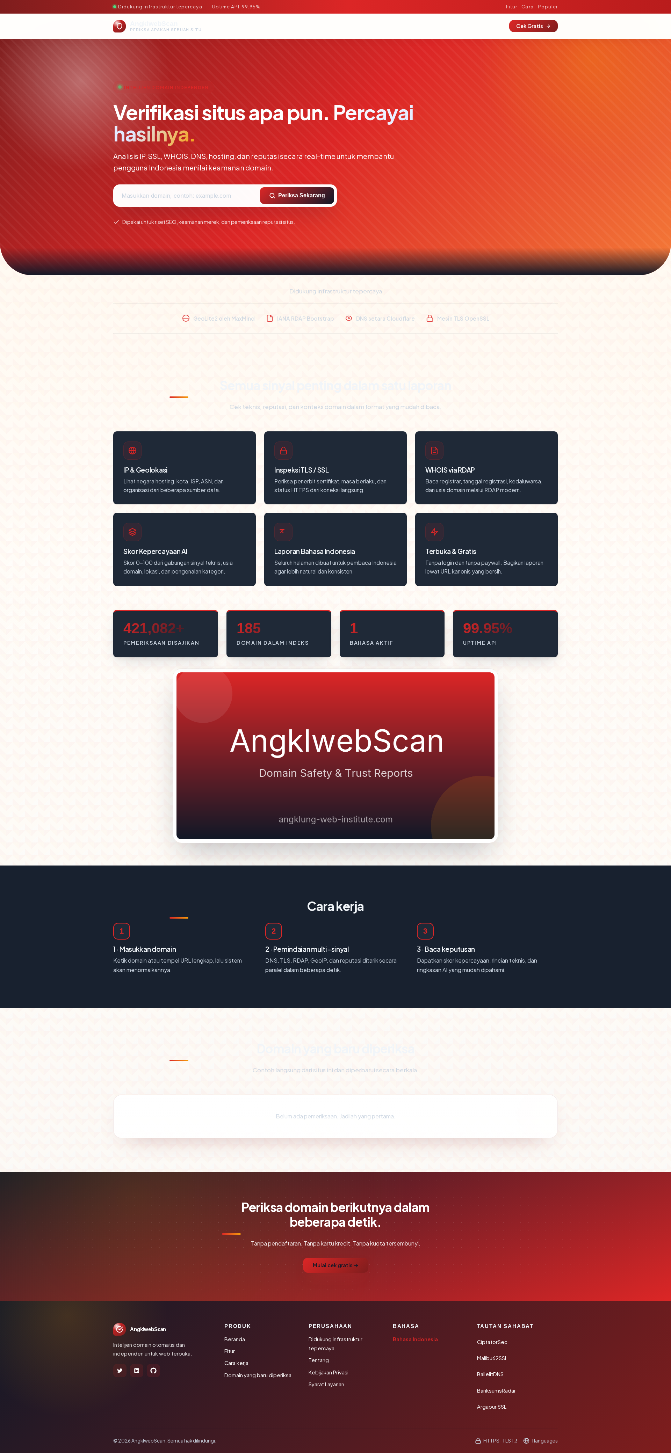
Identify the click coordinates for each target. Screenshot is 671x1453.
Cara (527, 6)
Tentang (319, 1360)
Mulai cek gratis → (336, 1265)
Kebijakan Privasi (328, 1372)
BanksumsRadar (496, 1390)
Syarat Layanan (326, 1384)
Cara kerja (236, 1363)
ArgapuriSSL (491, 1406)
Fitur (511, 6)
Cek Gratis (529, 26)
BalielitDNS (490, 1374)
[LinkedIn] (136, 1370)
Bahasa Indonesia (415, 1339)
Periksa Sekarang (301, 195)
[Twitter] (120, 1370)
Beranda (234, 1339)
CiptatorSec (492, 1342)
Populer (548, 6)
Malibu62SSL (492, 1358)
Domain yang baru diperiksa (257, 1375)
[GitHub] (153, 1370)
